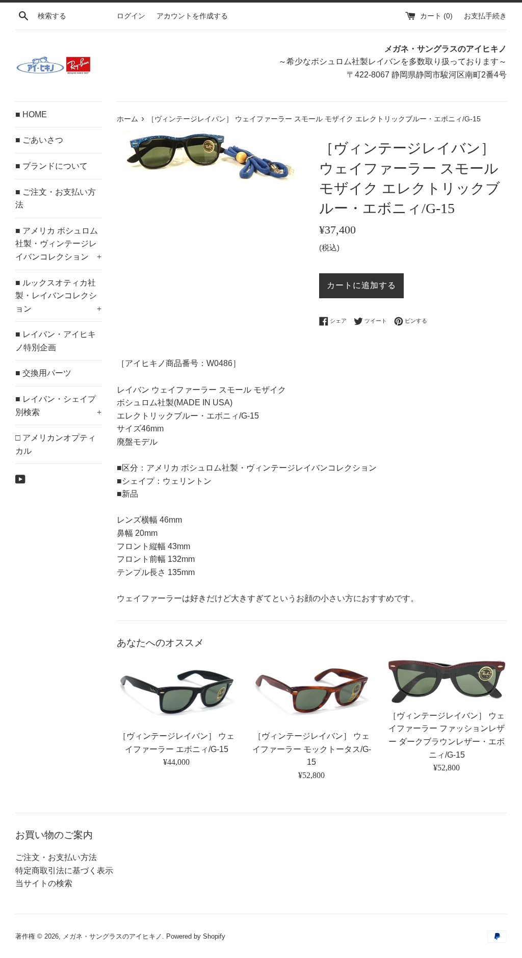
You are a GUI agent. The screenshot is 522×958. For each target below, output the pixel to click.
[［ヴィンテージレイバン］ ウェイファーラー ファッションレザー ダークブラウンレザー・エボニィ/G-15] (447, 681)
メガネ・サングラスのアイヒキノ (112, 936)
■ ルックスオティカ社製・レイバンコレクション (58, 295)
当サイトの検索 (43, 883)
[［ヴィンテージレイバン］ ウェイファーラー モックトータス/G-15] (312, 691)
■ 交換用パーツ (43, 373)
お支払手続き (485, 16)
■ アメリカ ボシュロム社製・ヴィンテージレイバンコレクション (58, 243)
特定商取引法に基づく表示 (64, 870)
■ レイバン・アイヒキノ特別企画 (55, 341)
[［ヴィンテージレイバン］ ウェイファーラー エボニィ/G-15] (177, 691)
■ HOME (31, 114)
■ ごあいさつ (39, 140)
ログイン (131, 16)
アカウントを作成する (192, 16)
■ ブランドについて (51, 166)
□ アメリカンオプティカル (55, 444)
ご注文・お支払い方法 (56, 857)
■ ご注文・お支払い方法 (55, 199)
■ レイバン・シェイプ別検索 (58, 406)
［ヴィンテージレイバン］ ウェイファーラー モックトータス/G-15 (311, 749)
